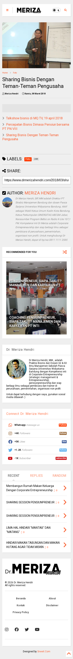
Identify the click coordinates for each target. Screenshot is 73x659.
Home (5, 73)
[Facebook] (17, 629)
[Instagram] (7, 629)
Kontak (21, 605)
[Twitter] (27, 629)
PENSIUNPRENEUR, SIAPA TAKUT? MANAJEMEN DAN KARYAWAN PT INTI (35, 285)
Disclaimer (52, 605)
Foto (15, 73)
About (52, 598)
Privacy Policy (21, 612)
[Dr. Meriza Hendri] (29, 11)
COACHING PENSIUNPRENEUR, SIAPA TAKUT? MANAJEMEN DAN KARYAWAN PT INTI (34, 322)
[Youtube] (37, 629)
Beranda (21, 598)
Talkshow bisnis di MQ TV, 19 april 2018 (34, 118)
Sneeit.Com (43, 651)
